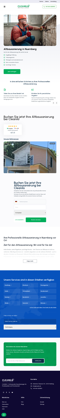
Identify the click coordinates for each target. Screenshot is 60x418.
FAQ (22, 402)
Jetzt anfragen (12, 71)
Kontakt (42, 402)
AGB (3, 409)
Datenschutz (5, 404)
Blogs (22, 404)
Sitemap (42, 404)
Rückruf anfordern (36, 219)
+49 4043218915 (19, 219)
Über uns (4, 402)
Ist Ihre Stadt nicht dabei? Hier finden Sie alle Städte (43, 307)
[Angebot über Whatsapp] (4, 414)
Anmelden (38, 360)
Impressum (5, 406)
